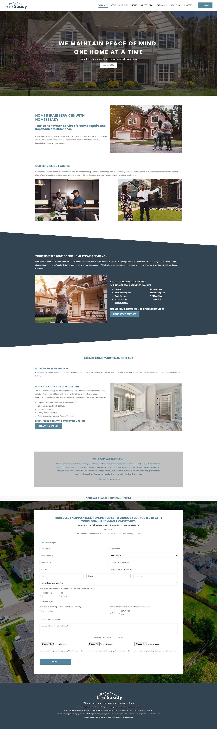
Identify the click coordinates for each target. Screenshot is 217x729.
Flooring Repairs (157, 292)
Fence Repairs (156, 289)
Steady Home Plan (119, 5)
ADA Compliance (127, 717)
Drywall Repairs (121, 303)
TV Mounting (156, 296)
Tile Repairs (155, 299)
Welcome (103, 5)
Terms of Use (107, 717)
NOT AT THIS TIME (125, 613)
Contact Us (108, 65)
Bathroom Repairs (123, 292)
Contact (205, 5)
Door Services (121, 299)
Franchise (162, 5)
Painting (118, 289)
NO (50, 611)
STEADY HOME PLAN (48, 426)
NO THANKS (63, 595)
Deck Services (121, 296)
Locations (175, 5)
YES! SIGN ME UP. (46, 595)
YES (42, 611)
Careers (188, 5)
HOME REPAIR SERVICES (124, 314)
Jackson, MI (108, 529)
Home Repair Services (142, 5)
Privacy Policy (116, 717)
